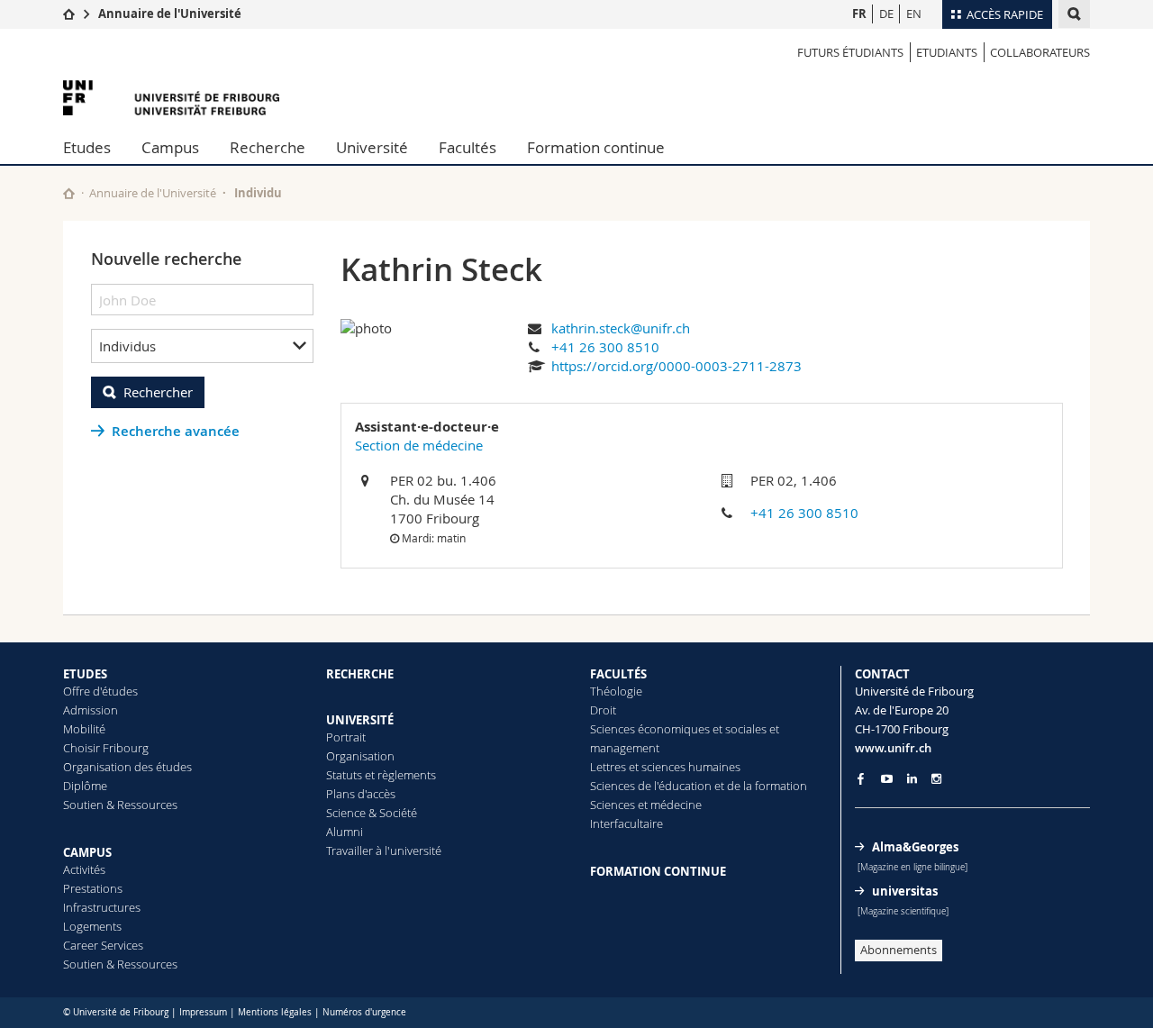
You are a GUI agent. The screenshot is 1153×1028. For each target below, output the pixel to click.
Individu (258, 193)
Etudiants (946, 52)
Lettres (608, 767)
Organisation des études (127, 767)
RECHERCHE (360, 674)
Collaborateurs (1040, 52)
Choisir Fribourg (106, 748)
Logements (92, 926)
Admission (90, 710)
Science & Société (371, 813)
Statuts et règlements (381, 775)
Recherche (267, 147)
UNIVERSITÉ (360, 720)
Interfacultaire (626, 823)
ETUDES (85, 674)
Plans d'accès (360, 794)
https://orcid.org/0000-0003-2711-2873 (676, 366)
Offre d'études (100, 691)
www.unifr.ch (893, 748)
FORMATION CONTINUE (658, 871)
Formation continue (596, 147)
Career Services (103, 945)
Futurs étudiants (850, 52)
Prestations (93, 888)
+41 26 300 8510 (605, 347)
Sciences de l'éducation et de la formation (698, 786)
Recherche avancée (176, 431)
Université (372, 147)
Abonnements (898, 950)
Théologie (616, 691)
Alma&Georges (915, 847)
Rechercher (158, 392)
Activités (84, 869)
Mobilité (84, 729)
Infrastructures (102, 907)
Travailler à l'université (383, 850)
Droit (603, 710)
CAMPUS (87, 852)
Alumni (344, 831)
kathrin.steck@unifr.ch (620, 328)
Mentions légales (275, 1012)
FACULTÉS (618, 674)
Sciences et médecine (646, 804)
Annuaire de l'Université (169, 13)
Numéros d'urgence (364, 1012)
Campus (170, 147)
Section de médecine (419, 445)
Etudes (87, 147)
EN (913, 13)
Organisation (360, 756)
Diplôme (85, 786)
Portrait (346, 737)
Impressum (203, 1012)
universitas (905, 891)
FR (859, 13)
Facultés (467, 147)
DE (886, 13)
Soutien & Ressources (120, 804)
